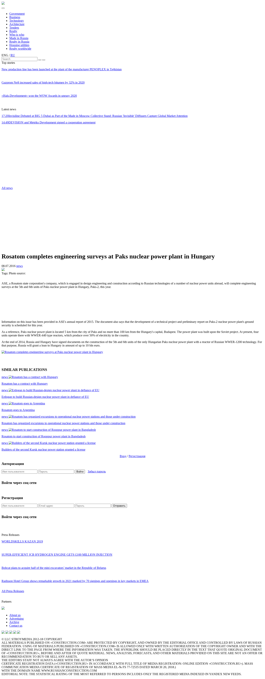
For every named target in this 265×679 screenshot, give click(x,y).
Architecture (16, 24)
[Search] (39, 59)
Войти (79, 471)
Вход (123, 456)
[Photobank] (3, 632)
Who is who (16, 34)
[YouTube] (7, 632)
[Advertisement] (25, 156)
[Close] (43, 59)
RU (12, 55)
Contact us (15, 625)
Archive (14, 622)
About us (15, 615)
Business (14, 17)
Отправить (119, 505)
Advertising (16, 618)
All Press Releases (13, 591)
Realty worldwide (20, 48)
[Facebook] (18, 632)
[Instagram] (10, 632)
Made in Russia (18, 38)
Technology (16, 20)
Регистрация (137, 456)
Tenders (14, 27)
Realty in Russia (19, 41)
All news (7, 188)
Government (17, 13)
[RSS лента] (14, 632)
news (19, 266)
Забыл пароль (97, 471)
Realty (13, 31)
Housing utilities (19, 45)
